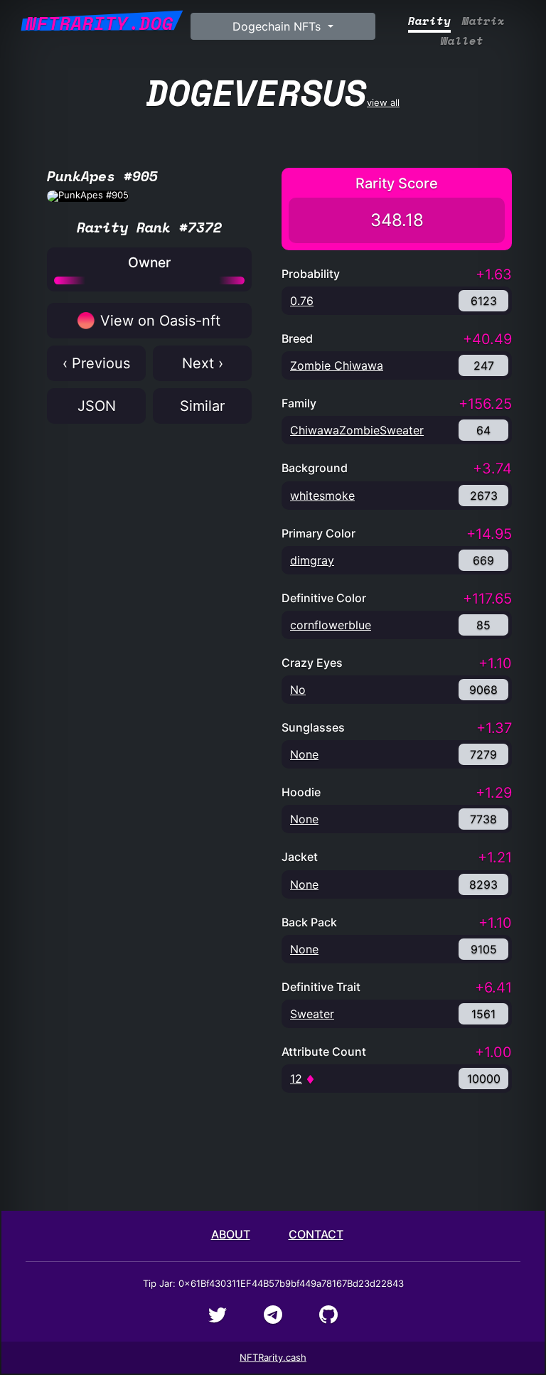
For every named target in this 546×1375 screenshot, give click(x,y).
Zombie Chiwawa (336, 365)
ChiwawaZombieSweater (357, 430)
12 (296, 1078)
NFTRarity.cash (273, 1357)
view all (273, 92)
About (230, 1234)
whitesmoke (322, 495)
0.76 (302, 301)
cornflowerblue (330, 625)
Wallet (462, 41)
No (298, 690)
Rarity (429, 21)
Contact (316, 1234)
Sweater (312, 1014)
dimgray (312, 560)
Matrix (483, 21)
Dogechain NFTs (278, 26)
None (304, 754)
